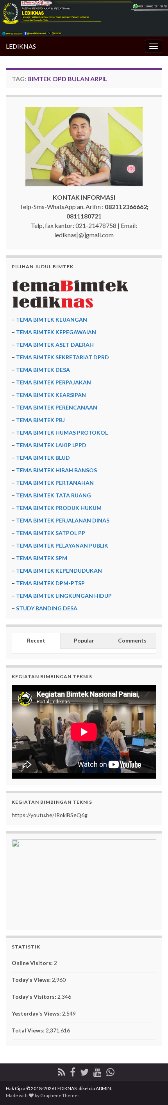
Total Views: (29, 1030)
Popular (84, 640)
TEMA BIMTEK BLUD (43, 457)
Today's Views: (32, 979)
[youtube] (97, 1070)
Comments (132, 640)
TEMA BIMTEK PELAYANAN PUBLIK (62, 545)
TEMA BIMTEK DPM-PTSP (50, 583)
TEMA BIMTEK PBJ (40, 420)
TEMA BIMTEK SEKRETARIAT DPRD (62, 357)
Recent (36, 640)
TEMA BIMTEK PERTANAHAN (55, 482)
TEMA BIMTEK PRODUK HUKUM (59, 507)
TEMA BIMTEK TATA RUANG (53, 495)
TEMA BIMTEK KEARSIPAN (51, 394)
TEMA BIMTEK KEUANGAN (51, 319)
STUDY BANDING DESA (46, 608)
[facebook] (72, 1070)
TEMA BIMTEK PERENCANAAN (56, 407)
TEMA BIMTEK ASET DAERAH (55, 344)
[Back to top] (150, 1087)
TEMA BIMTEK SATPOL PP (50, 533)
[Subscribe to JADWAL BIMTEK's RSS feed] (61, 1070)
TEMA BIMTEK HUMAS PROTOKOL (62, 432)
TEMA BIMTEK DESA (43, 369)
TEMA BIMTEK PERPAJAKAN (53, 382)
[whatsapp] (110, 1070)
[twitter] (84, 1070)
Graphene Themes (60, 1095)
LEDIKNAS (21, 46)
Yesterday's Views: (37, 1013)
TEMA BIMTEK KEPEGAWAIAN (56, 332)
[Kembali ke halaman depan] (84, 18)
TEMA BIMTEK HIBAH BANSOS (56, 470)
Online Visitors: (33, 962)
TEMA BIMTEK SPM (41, 558)
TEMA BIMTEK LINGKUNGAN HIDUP (64, 595)
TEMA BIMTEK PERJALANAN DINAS (62, 520)
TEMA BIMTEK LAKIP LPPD (51, 445)
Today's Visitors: (34, 996)
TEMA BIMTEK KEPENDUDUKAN (59, 570)
